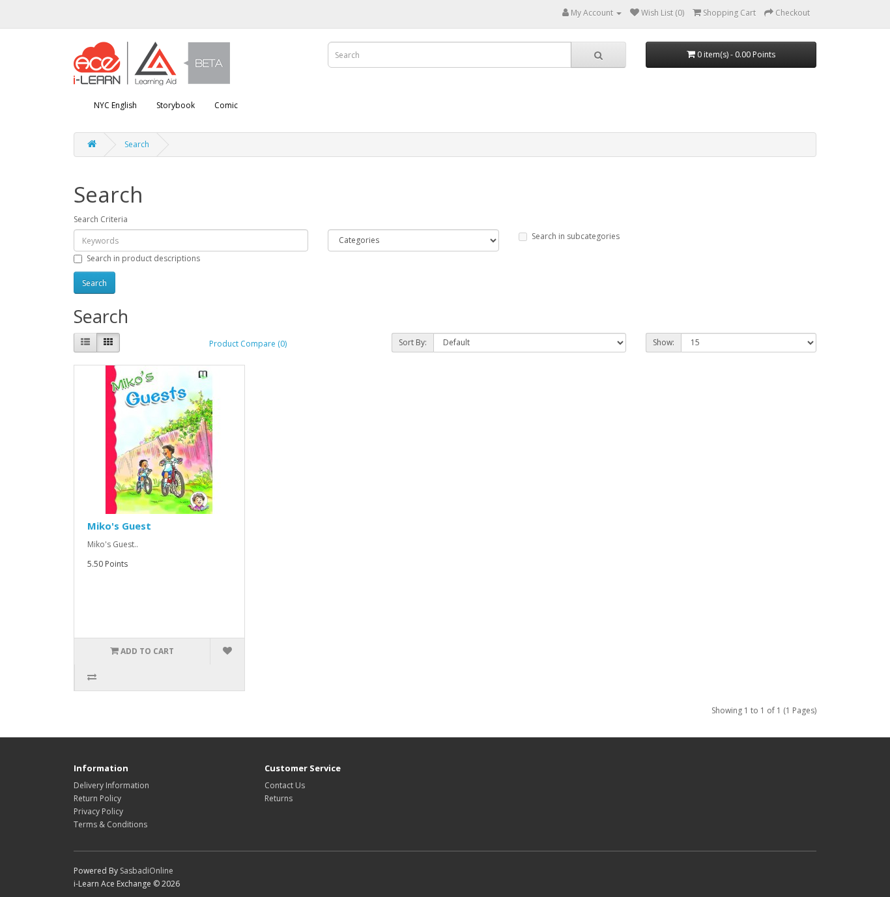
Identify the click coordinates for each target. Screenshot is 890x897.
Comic (226, 105)
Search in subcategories (576, 236)
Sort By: (413, 342)
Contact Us (285, 785)
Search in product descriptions (143, 258)
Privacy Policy (98, 811)
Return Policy (97, 798)
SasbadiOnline (146, 870)
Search (136, 144)
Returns (279, 798)
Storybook (175, 105)
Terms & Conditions (110, 824)
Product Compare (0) (248, 343)
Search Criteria (101, 219)
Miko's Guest (119, 525)
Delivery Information (111, 785)
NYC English (115, 105)
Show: (663, 342)
